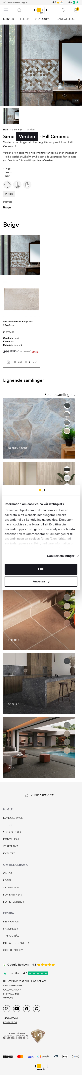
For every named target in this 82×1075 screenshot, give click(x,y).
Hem (6, 130)
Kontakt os (10, 1023)
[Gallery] (41, 65)
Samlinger (17, 130)
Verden (31, 130)
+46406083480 (10, 1018)
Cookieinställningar (60, 555)
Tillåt (41, 569)
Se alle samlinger (59, 394)
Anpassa (39, 581)
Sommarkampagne (17, 2)
